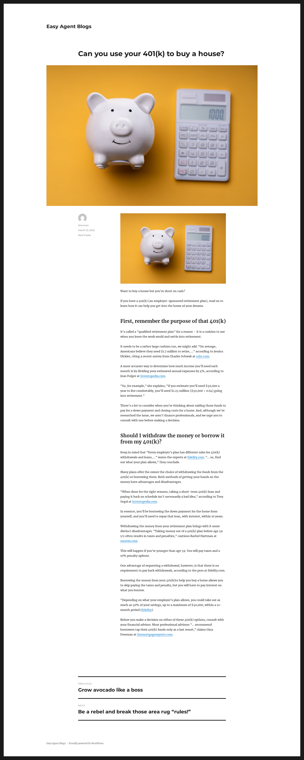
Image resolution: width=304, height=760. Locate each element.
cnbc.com (202, 356)
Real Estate (84, 235)
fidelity (147, 610)
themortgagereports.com (154, 634)
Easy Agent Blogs (68, 26)
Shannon (83, 225)
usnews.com (128, 541)
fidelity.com (195, 457)
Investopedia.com (152, 376)
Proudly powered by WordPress (86, 743)
